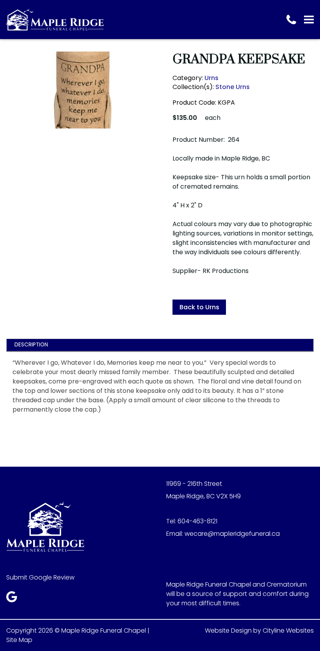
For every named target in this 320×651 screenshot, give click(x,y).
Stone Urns (232, 86)
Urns (211, 77)
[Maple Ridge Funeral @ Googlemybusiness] (14, 598)
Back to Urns (199, 307)
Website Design (228, 630)
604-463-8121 (197, 521)
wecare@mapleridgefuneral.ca (232, 533)
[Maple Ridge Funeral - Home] (55, 19)
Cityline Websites (288, 630)
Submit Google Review (40, 577)
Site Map (19, 639)
